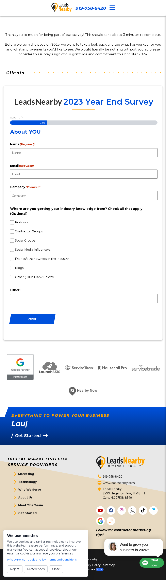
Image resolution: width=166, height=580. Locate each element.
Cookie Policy (37, 559)
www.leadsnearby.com (119, 483)
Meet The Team (30, 505)
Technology (27, 482)
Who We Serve (29, 489)
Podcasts (21, 222)
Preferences (36, 569)
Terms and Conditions (62, 559)
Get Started (27, 513)
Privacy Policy (91, 565)
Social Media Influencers (32, 249)
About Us (25, 497)
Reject (14, 569)
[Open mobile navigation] (112, 8)
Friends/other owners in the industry (42, 259)
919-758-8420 (91, 8)
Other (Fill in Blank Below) (34, 277)
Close (56, 569)
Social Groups (25, 240)
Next (32, 319)
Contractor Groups (29, 231)
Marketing (26, 474)
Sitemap (109, 565)
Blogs (19, 268)
